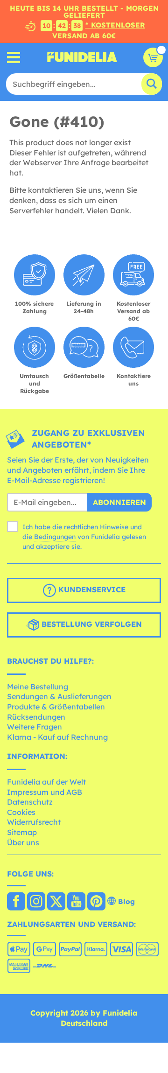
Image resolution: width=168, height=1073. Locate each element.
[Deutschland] (16, 902)
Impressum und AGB (44, 792)
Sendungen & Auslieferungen (59, 696)
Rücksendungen (36, 717)
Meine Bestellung (37, 686)
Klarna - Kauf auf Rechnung (57, 737)
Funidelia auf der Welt (46, 781)
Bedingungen (55, 537)
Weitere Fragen (34, 726)
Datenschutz (30, 802)
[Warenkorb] (153, 57)
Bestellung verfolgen (90, 624)
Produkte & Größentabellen (56, 706)
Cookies (21, 812)
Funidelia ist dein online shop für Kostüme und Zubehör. (82, 57)
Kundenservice (91, 589)
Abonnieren (119, 502)
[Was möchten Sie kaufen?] (14, 57)
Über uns (23, 842)
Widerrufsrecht (34, 822)
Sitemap (22, 832)
